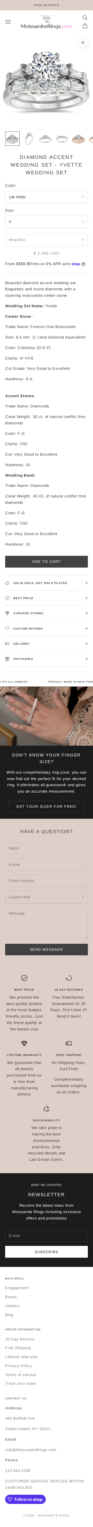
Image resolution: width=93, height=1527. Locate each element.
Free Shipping (18, 1348)
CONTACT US (15, 1398)
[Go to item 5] (78, 138)
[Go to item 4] (62, 138)
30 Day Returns (20, 1339)
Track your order (20, 1383)
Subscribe (47, 1252)
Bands (11, 1297)
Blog (9, 1315)
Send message (46, 949)
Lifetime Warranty (21, 1357)
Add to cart (46, 561)
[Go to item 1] (12, 138)
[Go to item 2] (29, 138)
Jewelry (12, 1306)
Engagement (17, 1288)
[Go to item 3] (45, 138)
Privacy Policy (18, 1366)
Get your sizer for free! (46, 806)
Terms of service (20, 1374)
